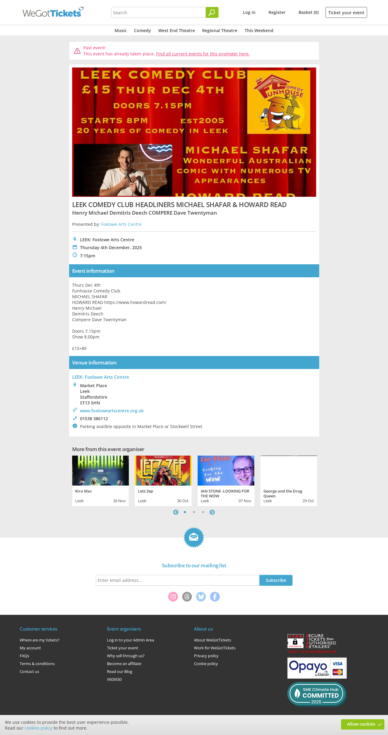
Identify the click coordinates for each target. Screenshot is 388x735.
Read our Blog (119, 671)
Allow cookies (361, 724)
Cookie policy (206, 663)
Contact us (29, 671)
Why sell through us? (126, 655)
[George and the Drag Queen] (288, 470)
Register (277, 12)
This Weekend (259, 30)
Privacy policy (206, 655)
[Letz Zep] (163, 470)
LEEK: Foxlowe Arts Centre (100, 377)
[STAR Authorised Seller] (311, 652)
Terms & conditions (37, 663)
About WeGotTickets (212, 640)
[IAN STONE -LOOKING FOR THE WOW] (226, 470)
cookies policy (38, 728)
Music (121, 30)
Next (212, 512)
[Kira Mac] (100, 470)
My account (30, 648)
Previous (176, 512)
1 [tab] (185, 512)
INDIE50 (114, 679)
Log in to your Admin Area (130, 640)
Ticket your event (346, 12)
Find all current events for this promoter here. (203, 54)
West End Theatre (176, 30)
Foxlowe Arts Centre (121, 224)
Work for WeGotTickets (215, 648)
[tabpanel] (100, 480)
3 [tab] (203, 512)
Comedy (142, 30)
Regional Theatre (219, 30)
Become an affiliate (124, 663)
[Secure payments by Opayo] (317, 677)
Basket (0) (309, 12)
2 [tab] (194, 512)
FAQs (24, 655)
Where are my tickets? (39, 640)
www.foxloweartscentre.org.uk (112, 411)
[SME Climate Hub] (317, 705)
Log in (249, 12)
